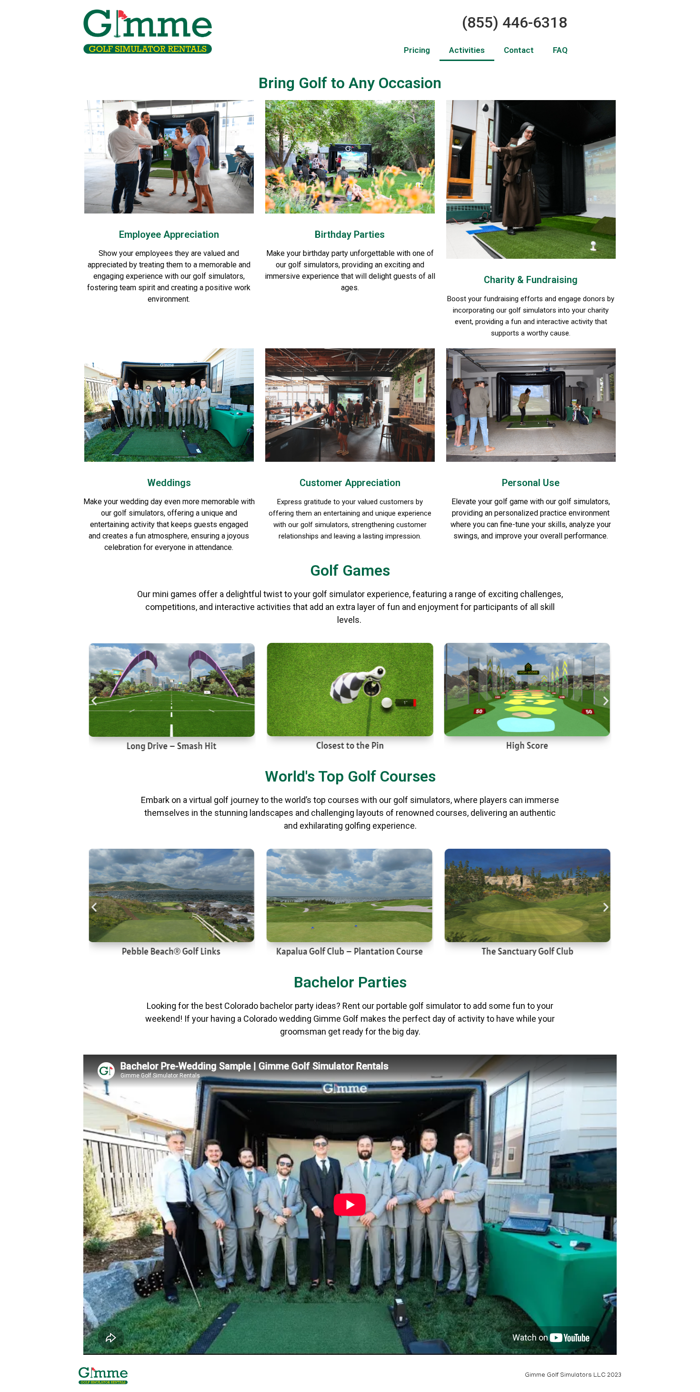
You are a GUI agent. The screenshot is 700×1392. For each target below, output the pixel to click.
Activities (467, 50)
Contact (519, 50)
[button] (94, 701)
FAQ (560, 50)
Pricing (417, 50)
